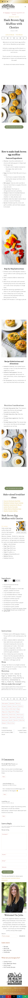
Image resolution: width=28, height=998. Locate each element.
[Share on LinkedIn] (19, 996)
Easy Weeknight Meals (10, 963)
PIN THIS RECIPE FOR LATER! (14, 126)
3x (19, 580)
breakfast (12, 703)
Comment (5, 834)
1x (13, 580)
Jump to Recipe (9, 34)
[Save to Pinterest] (4, 38)
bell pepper (5, 703)
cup (3, 709)
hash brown (12, 714)
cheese (4, 706)
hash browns (20, 714)
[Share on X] (17, 38)
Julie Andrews (7, 783)
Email (4, 860)
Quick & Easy (11, 723)
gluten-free (5, 714)
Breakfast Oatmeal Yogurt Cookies (13, 503)
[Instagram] (5, 2)
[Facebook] (3, 2)
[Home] (3, 12)
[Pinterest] (7, 2)
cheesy (9, 706)
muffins (16, 720)
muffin (10, 720)
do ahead (12, 709)
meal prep (4, 720)
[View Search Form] (25, 1)
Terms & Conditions (19, 988)
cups (7, 709)
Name (4, 854)
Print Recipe (19, 34)
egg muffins (12, 711)
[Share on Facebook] (11, 38)
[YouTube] (15, 990)
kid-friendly (13, 717)
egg (18, 709)
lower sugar (20, 717)
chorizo (15, 706)
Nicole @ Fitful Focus (8, 764)
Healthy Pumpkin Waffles (11, 511)
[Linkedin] (20, 990)
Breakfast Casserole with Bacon (13, 505)
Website (4, 867)
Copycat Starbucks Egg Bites (12, 501)
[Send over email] (23, 38)
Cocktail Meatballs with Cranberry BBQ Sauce (7, 731)
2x (16, 580)
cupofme (4, 801)
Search (4, 933)
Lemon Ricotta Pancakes (11, 507)
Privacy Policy (7, 988)
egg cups (4, 711)
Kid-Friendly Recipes (9, 967)
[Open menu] (25, 7)
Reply (4, 776)
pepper (4, 723)
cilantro (20, 706)
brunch (18, 703)
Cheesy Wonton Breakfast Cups (12, 509)
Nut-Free (22, 720)
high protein (5, 717)
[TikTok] (18, 990)
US (5, 580)
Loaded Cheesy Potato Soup (22, 730)
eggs (17, 711)
